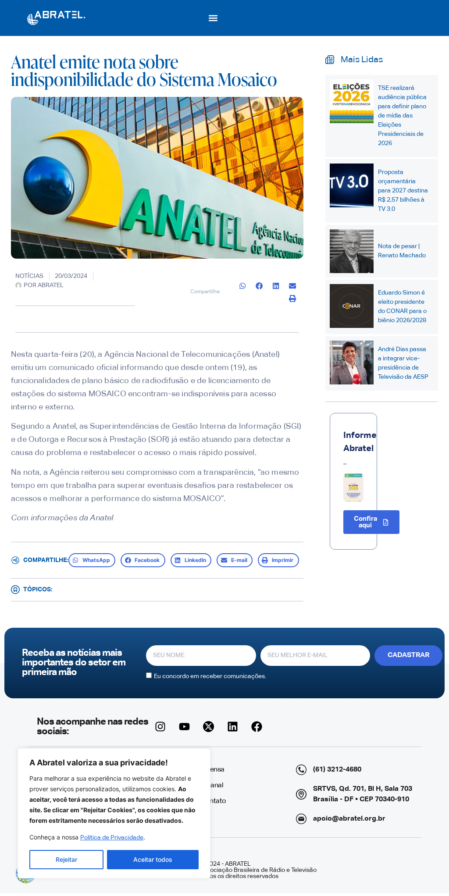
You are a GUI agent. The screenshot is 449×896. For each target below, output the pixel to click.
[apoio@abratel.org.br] (301, 819)
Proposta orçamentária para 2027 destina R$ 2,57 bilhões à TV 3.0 (403, 190)
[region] (114, 813)
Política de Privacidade (111, 838)
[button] (213, 18)
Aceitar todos (152, 859)
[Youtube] (185, 727)
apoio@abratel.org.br (349, 818)
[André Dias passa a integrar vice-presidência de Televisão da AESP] (352, 362)
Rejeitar (66, 859)
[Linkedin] (233, 727)
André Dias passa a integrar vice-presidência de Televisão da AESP (403, 363)
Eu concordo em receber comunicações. (210, 676)
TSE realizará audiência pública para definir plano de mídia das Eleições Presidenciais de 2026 (402, 115)
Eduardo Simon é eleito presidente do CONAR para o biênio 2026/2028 (402, 307)
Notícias (29, 276)
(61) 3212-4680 (337, 769)
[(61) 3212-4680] (301, 769)
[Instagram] (160, 727)
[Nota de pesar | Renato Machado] (352, 251)
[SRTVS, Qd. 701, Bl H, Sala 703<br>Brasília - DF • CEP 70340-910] (301, 794)
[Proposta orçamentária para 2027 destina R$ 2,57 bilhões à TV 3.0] (352, 185)
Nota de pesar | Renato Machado (402, 251)
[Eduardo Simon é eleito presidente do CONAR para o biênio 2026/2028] (352, 306)
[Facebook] (257, 727)
